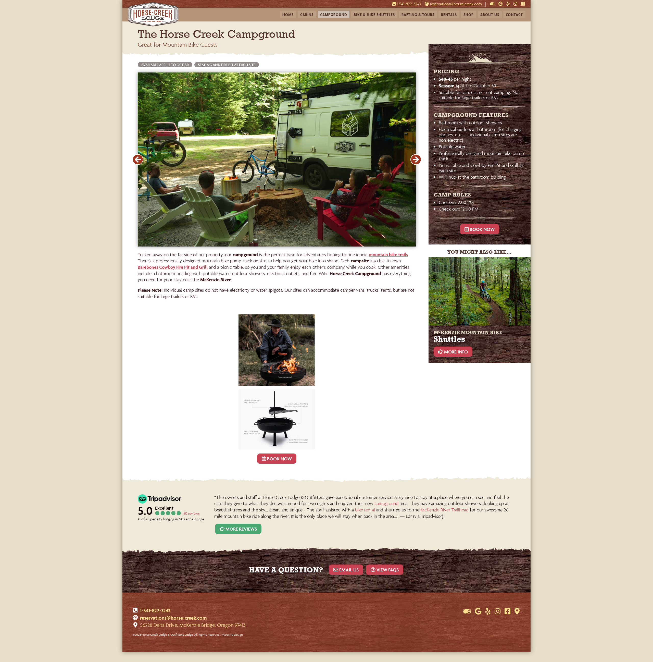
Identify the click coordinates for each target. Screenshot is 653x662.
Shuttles (374, 14)
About (489, 14)
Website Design (232, 634)
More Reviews (240, 529)
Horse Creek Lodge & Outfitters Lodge (167, 634)
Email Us (348, 570)
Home (288, 14)
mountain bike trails (388, 255)
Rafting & (417, 14)
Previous (137, 159)
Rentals (449, 14)
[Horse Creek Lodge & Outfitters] (153, 25)
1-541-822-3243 (155, 610)
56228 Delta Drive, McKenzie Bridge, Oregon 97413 (192, 625)
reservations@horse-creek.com (455, 4)
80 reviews (191, 513)
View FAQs (387, 570)
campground (386, 503)
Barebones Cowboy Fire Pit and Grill (173, 267)
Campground (333, 14)
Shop (468, 14)
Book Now (279, 459)
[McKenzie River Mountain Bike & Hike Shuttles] (480, 291)
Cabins (306, 14)
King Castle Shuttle (374, 4)
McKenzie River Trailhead (445, 510)
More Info (455, 352)
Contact (514, 14)
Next (415, 159)
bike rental (365, 510)
